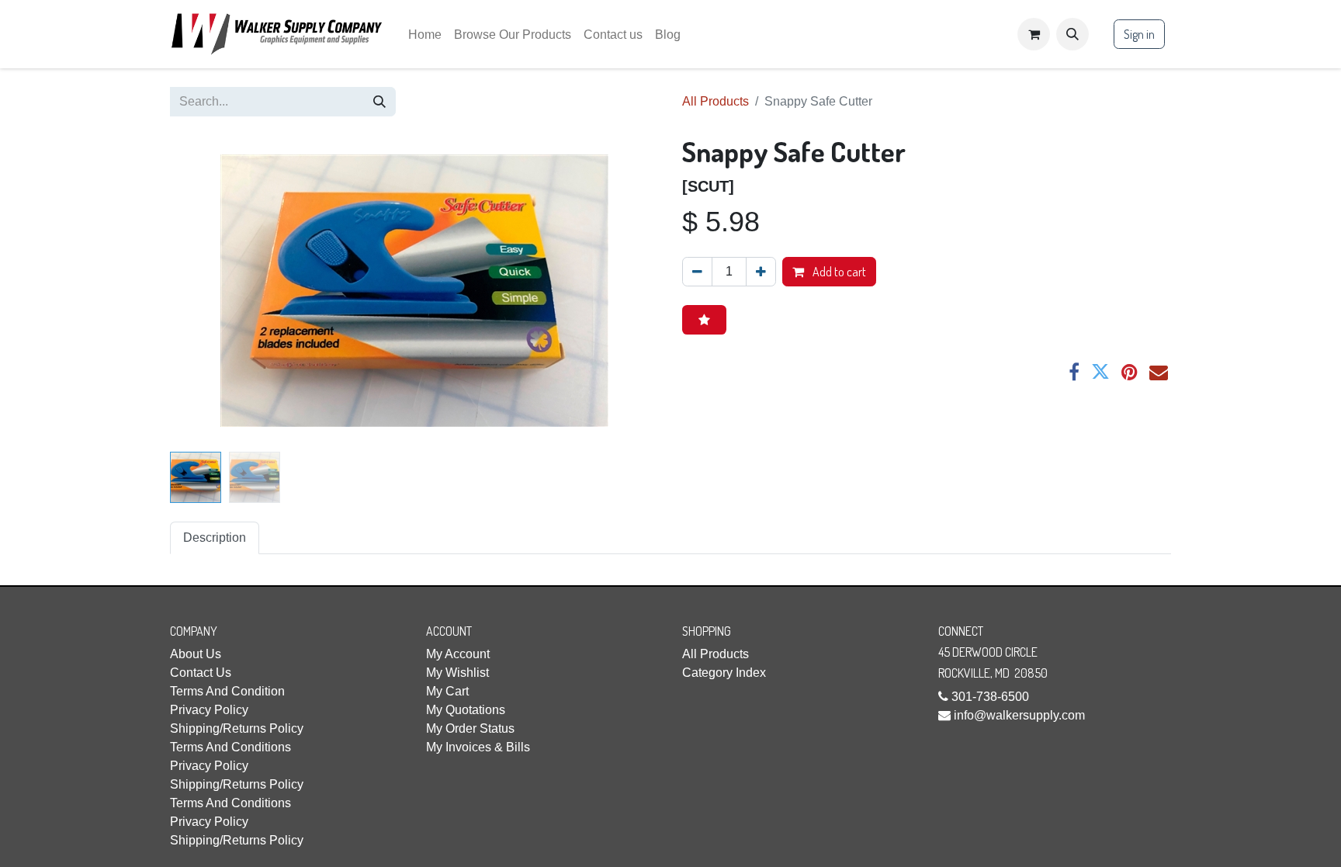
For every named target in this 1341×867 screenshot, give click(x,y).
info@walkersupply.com (1019, 715)
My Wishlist (457, 672)
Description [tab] (214, 537)
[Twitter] (1100, 371)
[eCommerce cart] (1033, 34)
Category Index (724, 672)
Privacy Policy (209, 709)
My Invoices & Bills (478, 747)
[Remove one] (697, 271)
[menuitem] (425, 34)
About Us (195, 654)
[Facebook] (1074, 371)
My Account (458, 654)
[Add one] (761, 271)
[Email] (1158, 371)
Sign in (1139, 34)
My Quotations (465, 709)
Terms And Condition (227, 691)
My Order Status (470, 728)
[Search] (379, 101)
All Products (715, 101)
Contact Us (200, 672)
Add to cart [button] (838, 271)
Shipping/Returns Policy (236, 728)
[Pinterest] (1129, 371)
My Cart (447, 691)
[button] (1072, 34)
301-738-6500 (990, 696)
